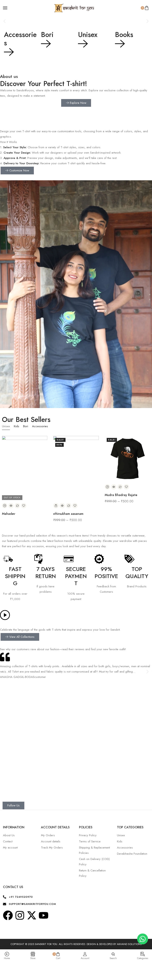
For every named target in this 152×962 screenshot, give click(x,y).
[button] (4, 21)
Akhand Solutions (129, 944)
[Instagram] (20, 915)
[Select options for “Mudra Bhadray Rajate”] (107, 487)
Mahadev (8, 513)
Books (124, 35)
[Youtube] (43, 915)
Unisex (87, 35)
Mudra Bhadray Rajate (121, 495)
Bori (47, 35)
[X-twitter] (32, 915)
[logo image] (74, 7)
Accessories (20, 39)
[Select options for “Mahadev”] (4, 505)
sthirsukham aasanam (68, 513)
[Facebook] (8, 915)
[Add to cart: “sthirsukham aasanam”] (56, 505)
